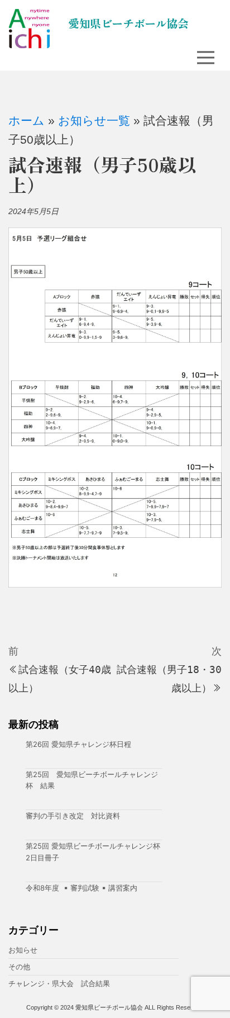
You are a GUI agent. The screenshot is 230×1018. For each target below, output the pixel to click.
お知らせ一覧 (94, 120)
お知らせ (22, 949)
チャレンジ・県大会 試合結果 (59, 983)
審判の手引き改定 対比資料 (73, 815)
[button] (202, 57)
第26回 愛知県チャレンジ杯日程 (78, 744)
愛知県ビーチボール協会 (128, 23)
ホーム (26, 120)
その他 (19, 966)
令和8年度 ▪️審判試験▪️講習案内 (81, 887)
